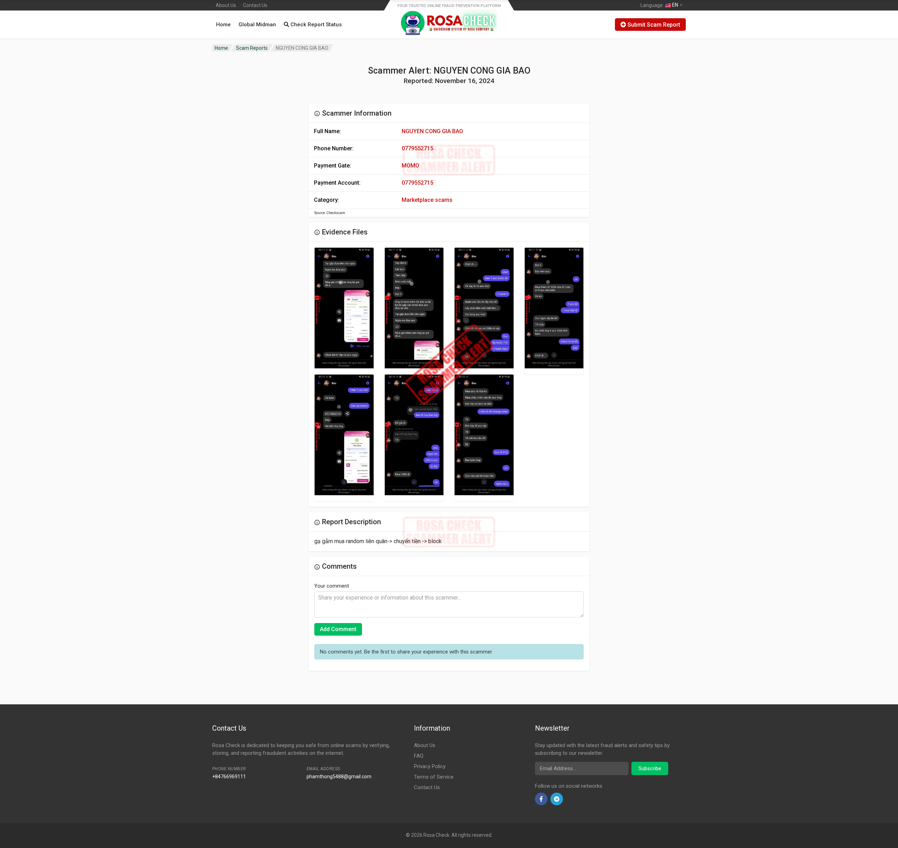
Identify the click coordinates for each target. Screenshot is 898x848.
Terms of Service (434, 777)
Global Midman (257, 24)
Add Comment (338, 629)
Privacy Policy (429, 766)
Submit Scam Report (653, 24)
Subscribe (649, 768)
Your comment (331, 586)
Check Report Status (315, 24)
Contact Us (255, 5)
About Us (226, 5)
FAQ (418, 756)
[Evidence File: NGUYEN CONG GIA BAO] (344, 308)
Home (223, 24)
